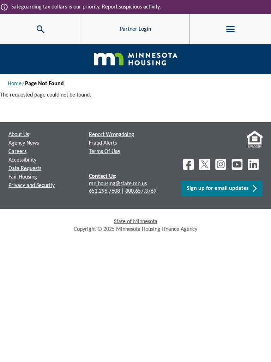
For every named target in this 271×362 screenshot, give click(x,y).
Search (17, 29)
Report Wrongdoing (111, 135)
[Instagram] (221, 164)
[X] (204, 164)
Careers (17, 151)
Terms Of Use (104, 151)
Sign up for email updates (220, 188)
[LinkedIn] (254, 164)
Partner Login (135, 29)
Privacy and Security (31, 185)
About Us (18, 135)
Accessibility (22, 160)
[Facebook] (188, 164)
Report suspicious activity (130, 7)
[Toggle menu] (230, 29)
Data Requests (24, 168)
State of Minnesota (135, 221)
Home (15, 84)
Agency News (23, 143)
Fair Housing (22, 177)
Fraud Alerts (103, 143)
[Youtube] (237, 164)
